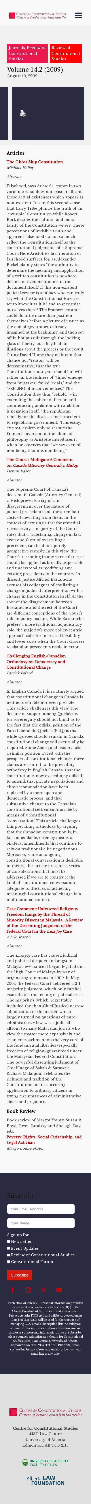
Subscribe (19, 1275)
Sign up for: (18, 1235)
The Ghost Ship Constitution (35, 162)
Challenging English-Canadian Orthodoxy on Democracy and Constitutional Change (36, 661)
